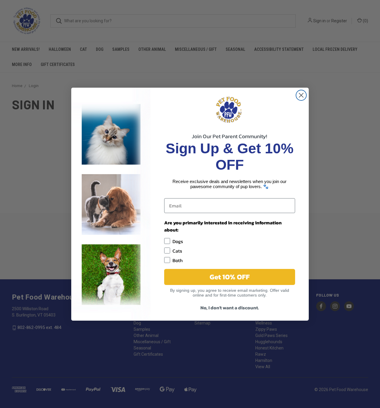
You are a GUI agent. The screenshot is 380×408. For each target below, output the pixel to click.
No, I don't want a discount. (229, 307)
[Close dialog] (301, 95)
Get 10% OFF (230, 277)
